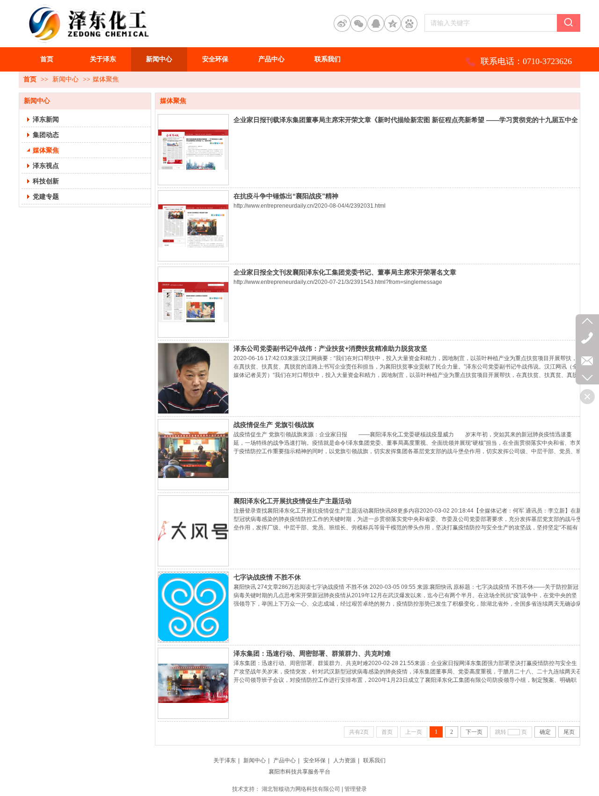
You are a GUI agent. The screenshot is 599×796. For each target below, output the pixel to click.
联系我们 (374, 760)
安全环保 (314, 760)
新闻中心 (65, 79)
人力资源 (344, 760)
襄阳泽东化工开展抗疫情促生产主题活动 (292, 501)
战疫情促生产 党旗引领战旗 (274, 424)
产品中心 (284, 760)
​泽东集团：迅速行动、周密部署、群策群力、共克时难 (312, 653)
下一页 (474, 732)
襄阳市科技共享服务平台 (299, 771)
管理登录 (355, 789)
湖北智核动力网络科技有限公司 (301, 789)
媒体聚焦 (106, 79)
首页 (30, 79)
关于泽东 (224, 760)
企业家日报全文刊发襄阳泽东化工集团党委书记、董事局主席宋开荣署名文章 (345, 272)
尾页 (569, 732)
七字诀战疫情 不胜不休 (267, 577)
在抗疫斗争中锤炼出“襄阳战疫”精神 (286, 196)
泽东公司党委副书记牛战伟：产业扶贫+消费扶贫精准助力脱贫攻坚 (330, 348)
